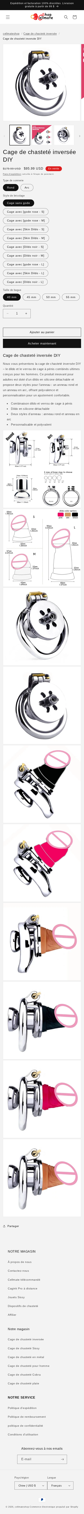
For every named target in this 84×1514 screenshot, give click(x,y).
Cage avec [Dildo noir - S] (25, 246)
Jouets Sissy (16, 1297)
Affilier (12, 1314)
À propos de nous (20, 1261)
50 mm (51, 297)
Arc (27, 187)
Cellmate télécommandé (24, 1279)
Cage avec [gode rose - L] (25, 264)
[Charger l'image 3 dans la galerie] (64, 135)
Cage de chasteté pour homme (28, 1365)
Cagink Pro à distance (23, 1288)
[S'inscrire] (62, 1459)
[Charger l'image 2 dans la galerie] (42, 135)
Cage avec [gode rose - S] (25, 211)
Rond (10, 187)
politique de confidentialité (25, 1425)
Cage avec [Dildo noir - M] (25, 255)
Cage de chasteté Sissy (23, 1348)
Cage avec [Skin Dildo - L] (25, 273)
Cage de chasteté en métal (26, 1357)
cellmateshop (11, 33)
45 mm (31, 297)
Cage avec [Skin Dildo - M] (26, 238)
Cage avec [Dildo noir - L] (25, 281)
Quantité (8, 305)
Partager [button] (13, 1226)
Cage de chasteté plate (23, 1383)
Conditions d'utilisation (23, 1434)
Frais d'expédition (12, 174)
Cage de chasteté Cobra (24, 1374)
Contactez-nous (18, 1270)
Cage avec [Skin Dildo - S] (25, 229)
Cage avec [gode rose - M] (26, 220)
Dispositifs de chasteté (23, 1306)
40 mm (12, 297)
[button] (8, 17)
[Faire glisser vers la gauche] (4, 136)
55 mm (71, 297)
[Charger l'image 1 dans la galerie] (20, 135)
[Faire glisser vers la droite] (79, 136)
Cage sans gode (18, 203)
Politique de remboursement (27, 1416)
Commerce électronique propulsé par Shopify (54, 1507)
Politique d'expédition (22, 1408)
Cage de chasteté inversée (40, 33)
